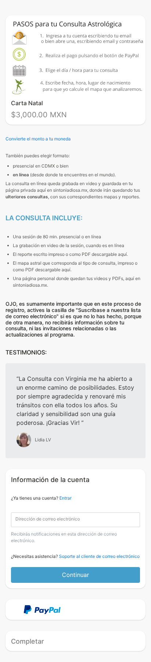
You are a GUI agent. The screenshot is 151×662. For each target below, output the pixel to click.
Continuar (75, 574)
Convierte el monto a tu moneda (38, 138)
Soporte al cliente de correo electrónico (99, 556)
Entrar (65, 498)
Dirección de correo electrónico (47, 519)
